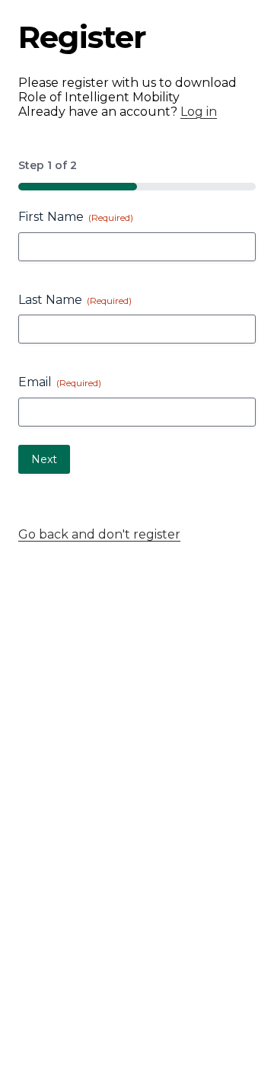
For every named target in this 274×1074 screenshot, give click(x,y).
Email (59, 382)
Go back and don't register (99, 534)
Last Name (75, 299)
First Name (75, 216)
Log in (198, 111)
